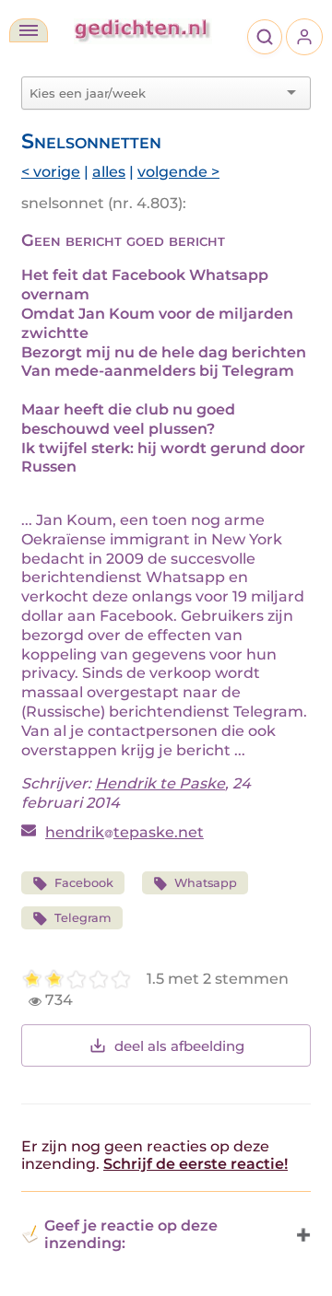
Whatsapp (205, 883)
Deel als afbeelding (179, 1046)
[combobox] (155, 93)
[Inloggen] (304, 36)
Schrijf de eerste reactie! (195, 1164)
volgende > (178, 172)
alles (108, 172)
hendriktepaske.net (124, 832)
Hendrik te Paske (160, 783)
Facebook (83, 883)
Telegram (83, 918)
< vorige (50, 172)
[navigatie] (28, 30)
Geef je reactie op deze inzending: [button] (131, 1234)
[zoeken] (264, 36)
